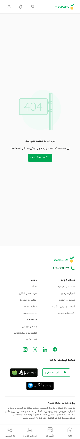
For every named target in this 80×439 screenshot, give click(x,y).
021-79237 (61, 268)
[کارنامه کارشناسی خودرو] (64, 259)
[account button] (9, 6)
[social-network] (55, 350)
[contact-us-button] (32, 6)
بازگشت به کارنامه (40, 158)
